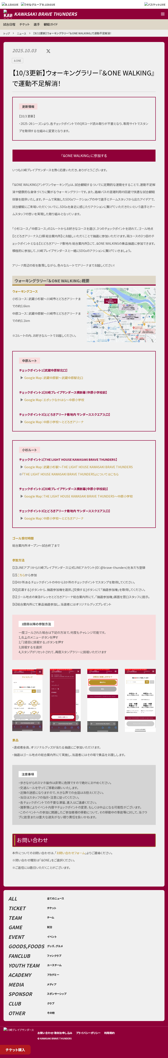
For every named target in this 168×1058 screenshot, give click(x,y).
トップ (7, 33)
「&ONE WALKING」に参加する (84, 155)
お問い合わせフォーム (70, 853)
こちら (21, 575)
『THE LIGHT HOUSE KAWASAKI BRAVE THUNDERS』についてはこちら (70, 474)
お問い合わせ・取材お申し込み (54, 1033)
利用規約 (109, 1033)
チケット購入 (15, 1049)
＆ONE (17, 60)
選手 (37, 24)
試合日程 (9, 24)
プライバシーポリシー (88, 1033)
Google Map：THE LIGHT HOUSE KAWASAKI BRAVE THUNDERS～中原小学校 (78, 496)
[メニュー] (162, 14)
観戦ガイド (51, 24)
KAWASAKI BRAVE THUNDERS (45, 14)
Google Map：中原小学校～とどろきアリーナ (54, 422)
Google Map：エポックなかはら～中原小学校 (54, 400)
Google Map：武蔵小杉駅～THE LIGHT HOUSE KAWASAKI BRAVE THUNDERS (78, 467)
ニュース (21, 33)
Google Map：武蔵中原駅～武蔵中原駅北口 (53, 377)
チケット (24, 24)
